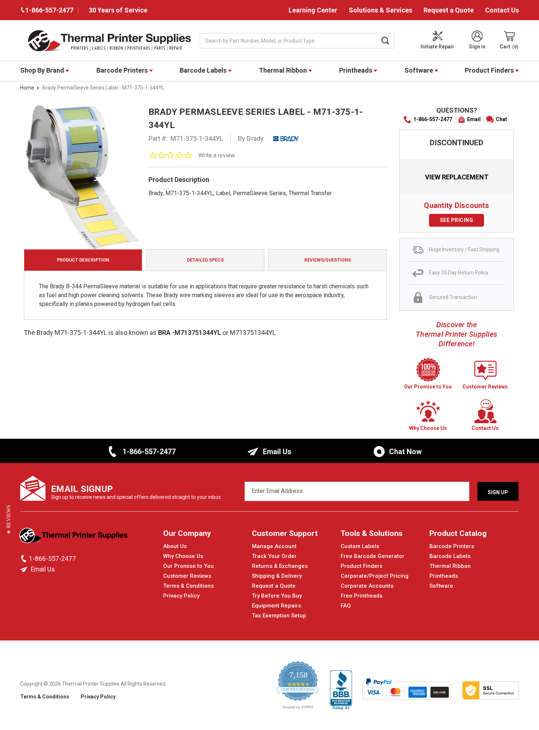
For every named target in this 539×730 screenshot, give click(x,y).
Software (419, 70)
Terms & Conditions (188, 586)
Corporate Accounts (367, 586)
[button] (8, 520)
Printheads (356, 70)
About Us (175, 546)
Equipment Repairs (276, 605)
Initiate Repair (437, 47)
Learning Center (313, 10)
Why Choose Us (183, 556)
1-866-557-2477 (432, 119)
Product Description (83, 260)
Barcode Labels (204, 70)
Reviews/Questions (327, 260)
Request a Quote (448, 10)
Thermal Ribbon (283, 70)
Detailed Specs (205, 260)
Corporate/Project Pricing (374, 576)
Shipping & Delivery (277, 576)
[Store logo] (74, 537)
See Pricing (456, 220)
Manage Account (274, 546)
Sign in (477, 47)
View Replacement (456, 177)
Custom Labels (360, 546)
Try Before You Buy (277, 595)
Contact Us (502, 10)
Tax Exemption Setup (279, 615)
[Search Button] (385, 41)
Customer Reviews (187, 576)
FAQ (346, 605)
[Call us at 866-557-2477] (24, 558)
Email (474, 119)
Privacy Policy (181, 595)
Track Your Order (274, 556)
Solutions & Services (380, 10)
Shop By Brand (43, 70)
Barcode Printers (122, 70)
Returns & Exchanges (280, 566)
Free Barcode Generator (372, 556)
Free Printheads (361, 595)
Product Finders (490, 70)
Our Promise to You (188, 566)
